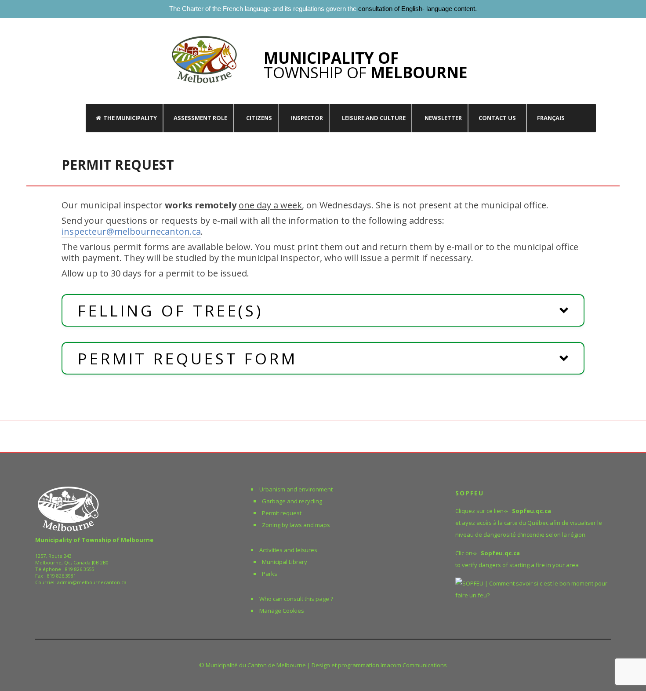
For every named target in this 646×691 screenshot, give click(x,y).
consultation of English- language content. (417, 8)
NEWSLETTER (443, 118)
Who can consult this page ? (296, 599)
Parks (269, 574)
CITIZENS (259, 118)
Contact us (497, 118)
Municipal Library (284, 562)
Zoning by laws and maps (296, 525)
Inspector (307, 118)
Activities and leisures (288, 550)
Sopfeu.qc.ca (500, 553)
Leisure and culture (374, 118)
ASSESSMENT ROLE (200, 118)
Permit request (281, 513)
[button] (323, 310)
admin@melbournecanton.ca (92, 582)
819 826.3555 (79, 569)
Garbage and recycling (292, 501)
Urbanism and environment (296, 489)
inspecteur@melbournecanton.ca (131, 231)
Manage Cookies (281, 611)
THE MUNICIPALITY (130, 118)
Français (551, 118)
